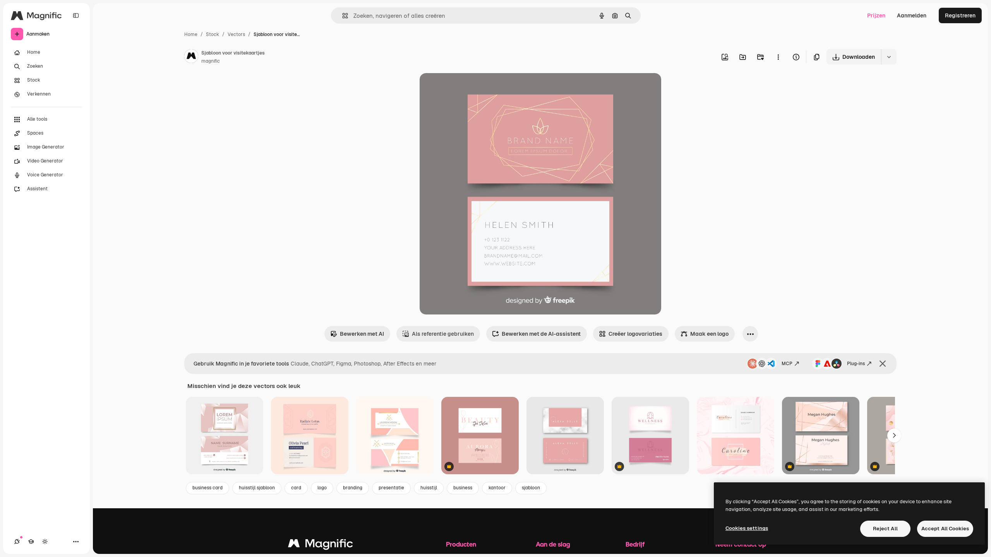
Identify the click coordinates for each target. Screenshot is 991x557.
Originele (470, 88)
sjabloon (531, 488)
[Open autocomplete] (342, 16)
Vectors (236, 34)
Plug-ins (856, 364)
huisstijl (428, 488)
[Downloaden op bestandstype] (889, 57)
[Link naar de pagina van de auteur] (191, 57)
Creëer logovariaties (635, 333)
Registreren (960, 15)
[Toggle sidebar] (76, 15)
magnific (210, 61)
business (462, 488)
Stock (212, 34)
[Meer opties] (778, 57)
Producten (461, 544)
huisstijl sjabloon (257, 488)
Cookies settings (746, 528)
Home (190, 34)
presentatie (391, 488)
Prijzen (876, 15)
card (296, 488)
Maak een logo (709, 333)
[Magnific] (320, 545)
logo (322, 488)
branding (352, 488)
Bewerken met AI (362, 333)
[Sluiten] (882, 363)
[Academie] (31, 541)
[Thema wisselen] (45, 541)
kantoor (497, 488)
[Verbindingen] (17, 541)
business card (207, 488)
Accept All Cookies (945, 528)
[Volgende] (894, 435)
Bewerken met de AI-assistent (541, 333)
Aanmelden (911, 15)
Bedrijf (635, 544)
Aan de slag (553, 544)
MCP (787, 364)
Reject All (885, 528)
